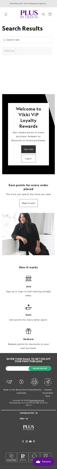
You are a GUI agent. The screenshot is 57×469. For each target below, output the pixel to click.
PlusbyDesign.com (36, 400)
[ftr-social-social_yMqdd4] (34, 441)
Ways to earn (28, 203)
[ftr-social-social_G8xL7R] (27, 441)
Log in (28, 158)
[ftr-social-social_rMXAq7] (23, 441)
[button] (6, 14)
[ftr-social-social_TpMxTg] (30, 441)
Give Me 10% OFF (40, 368)
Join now (28, 149)
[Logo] (28, 431)
